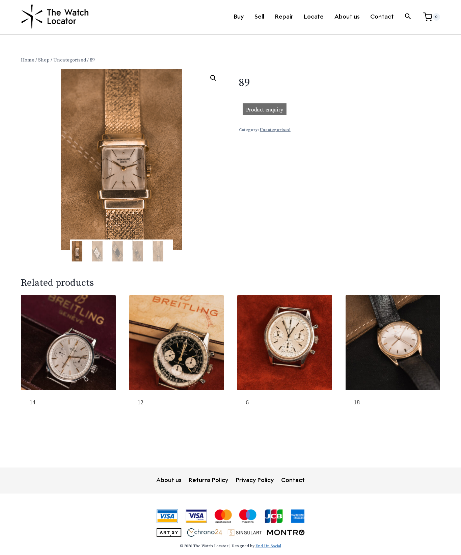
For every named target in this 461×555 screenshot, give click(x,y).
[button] (408, 17)
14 (32, 402)
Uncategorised (275, 129)
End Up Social (268, 546)
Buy (239, 17)
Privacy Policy (255, 480)
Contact (382, 17)
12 (140, 402)
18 (357, 402)
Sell (259, 17)
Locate (314, 17)
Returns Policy (208, 480)
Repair (284, 17)
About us (347, 17)
